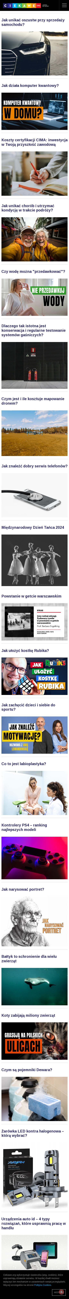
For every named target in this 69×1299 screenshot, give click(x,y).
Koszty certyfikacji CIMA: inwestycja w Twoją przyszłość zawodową (34, 142)
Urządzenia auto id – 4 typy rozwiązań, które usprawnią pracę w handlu (33, 1223)
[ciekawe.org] (26, 6)
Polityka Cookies (42, 1285)
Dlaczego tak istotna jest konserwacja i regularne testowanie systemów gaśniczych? (33, 330)
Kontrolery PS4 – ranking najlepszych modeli (24, 827)
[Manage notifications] (61, 1292)
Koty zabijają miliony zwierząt (28, 1015)
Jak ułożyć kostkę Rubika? (25, 651)
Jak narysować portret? (22, 889)
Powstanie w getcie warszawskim (31, 596)
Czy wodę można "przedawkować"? (33, 271)
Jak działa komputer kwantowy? (30, 85)
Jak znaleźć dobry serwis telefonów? (34, 466)
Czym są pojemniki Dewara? (26, 1070)
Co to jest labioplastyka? (23, 764)
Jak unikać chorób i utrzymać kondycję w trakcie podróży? (27, 208)
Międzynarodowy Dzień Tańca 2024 (32, 527)
